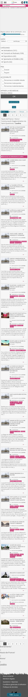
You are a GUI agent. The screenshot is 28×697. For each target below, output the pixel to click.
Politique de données (10, 687)
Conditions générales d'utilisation (14, 684)
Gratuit (6, 70)
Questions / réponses (10, 682)
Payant (6, 73)
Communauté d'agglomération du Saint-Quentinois (13, 122)
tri (14, 112)
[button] (14, 102)
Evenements (5, 646)
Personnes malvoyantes (12, 83)
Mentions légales (9, 679)
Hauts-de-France (7, 119)
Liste (3, 112)
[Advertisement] (14, 19)
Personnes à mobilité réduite (14, 80)
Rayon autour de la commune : (11, 32)
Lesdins (3, 664)
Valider (14, 107)
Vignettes (12, 112)
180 (14, 694)
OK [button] (14, 96)
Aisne (17, 119)
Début (3, 41)
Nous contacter (8, 676)
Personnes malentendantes (14, 86)
